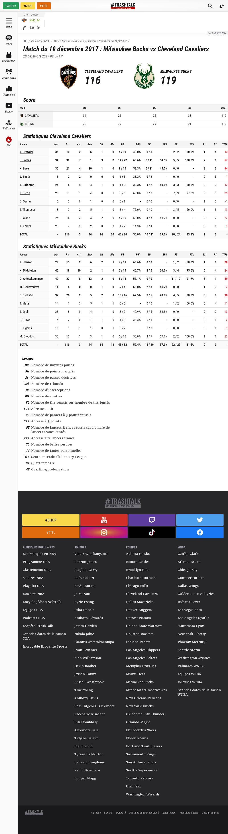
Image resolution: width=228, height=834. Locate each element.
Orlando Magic (138, 722)
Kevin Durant (85, 586)
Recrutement (169, 812)
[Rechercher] (210, 5)
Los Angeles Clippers (143, 650)
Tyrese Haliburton (89, 754)
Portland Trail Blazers (144, 746)
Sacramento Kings (141, 754)
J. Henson (26, 262)
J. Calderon (27, 185)
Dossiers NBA (33, 594)
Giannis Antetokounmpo (94, 642)
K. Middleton (28, 270)
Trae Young (83, 690)
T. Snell (24, 311)
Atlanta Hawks (138, 554)
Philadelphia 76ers (141, 730)
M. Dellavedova (29, 287)
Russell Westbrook (89, 682)
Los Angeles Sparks (193, 618)
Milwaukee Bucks (140, 682)
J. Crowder (26, 152)
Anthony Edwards (88, 618)
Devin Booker (85, 666)
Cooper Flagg (85, 778)
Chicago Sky (187, 570)
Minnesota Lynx (191, 626)
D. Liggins (26, 328)
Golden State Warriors (144, 626)
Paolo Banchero (87, 770)
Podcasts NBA (34, 618)
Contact (108, 812)
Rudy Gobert (84, 578)
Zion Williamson (87, 658)
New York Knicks (140, 706)
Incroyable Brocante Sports (45, 646)
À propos (96, 812)
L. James (25, 160)
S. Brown (25, 320)
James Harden (85, 626)
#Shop (51, 520)
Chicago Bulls (137, 586)
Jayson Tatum (85, 674)
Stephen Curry (86, 570)
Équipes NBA (33, 610)
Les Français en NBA (39, 554)
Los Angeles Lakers (141, 658)
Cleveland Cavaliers (142, 594)
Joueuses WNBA (190, 682)
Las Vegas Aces (190, 610)
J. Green (25, 193)
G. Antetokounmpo (31, 278)
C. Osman (26, 201)
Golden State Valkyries (196, 594)
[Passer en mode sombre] (221, 5)
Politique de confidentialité (144, 812)
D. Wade (25, 218)
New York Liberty (192, 634)
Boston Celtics (137, 562)
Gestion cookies (210, 812)
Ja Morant (82, 594)
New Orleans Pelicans (143, 698)
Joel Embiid (83, 746)
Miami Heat (135, 674)
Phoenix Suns (137, 738)
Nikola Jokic (84, 634)
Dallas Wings (188, 586)
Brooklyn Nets (137, 570)
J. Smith (25, 176)
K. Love (24, 168)
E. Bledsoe (26, 295)
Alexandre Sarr (86, 730)
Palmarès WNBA (191, 666)
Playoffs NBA (33, 586)
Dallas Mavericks (139, 602)
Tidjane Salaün (86, 738)
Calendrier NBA (40, 41)
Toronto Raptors (139, 778)
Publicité (121, 812)
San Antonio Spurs (141, 762)
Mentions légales (189, 812)
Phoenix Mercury (191, 642)
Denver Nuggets (139, 610)
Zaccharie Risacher (89, 714)
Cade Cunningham (89, 762)
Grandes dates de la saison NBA (44, 636)
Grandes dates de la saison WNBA (199, 692)
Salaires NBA (33, 578)
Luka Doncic (84, 610)
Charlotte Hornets (140, 578)
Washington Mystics (194, 658)
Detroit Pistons (138, 618)
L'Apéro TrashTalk (38, 626)
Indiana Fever (189, 602)
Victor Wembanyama (91, 554)
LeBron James (85, 562)
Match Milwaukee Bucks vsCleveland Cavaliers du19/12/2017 (91, 41)
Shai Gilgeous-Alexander (94, 706)
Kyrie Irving (84, 602)
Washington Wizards (142, 794)
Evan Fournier (85, 650)
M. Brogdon (27, 336)
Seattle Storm (189, 650)
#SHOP (27, 6)
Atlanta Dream (189, 562)
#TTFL (44, 6)
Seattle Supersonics (142, 770)
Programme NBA (36, 562)
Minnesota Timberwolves (146, 690)
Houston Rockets (139, 634)
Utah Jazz (133, 786)
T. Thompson (28, 209)
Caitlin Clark (188, 554)
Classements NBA (37, 570)
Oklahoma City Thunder (145, 714)
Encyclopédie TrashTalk (42, 602)
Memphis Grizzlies (141, 666)
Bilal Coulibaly (86, 722)
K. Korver (25, 226)
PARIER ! (11, 6)
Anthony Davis (86, 698)
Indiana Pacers (138, 642)
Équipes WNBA (189, 674)
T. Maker (25, 303)
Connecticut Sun (191, 578)
